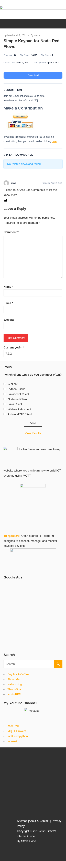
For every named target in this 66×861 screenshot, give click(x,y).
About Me (13, 679)
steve (37, 35)
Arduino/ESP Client (20, 414)
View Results (33, 433)
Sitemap (22, 821)
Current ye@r (14, 347)
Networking (14, 684)
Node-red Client (18, 399)
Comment (11, 232)
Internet (12, 741)
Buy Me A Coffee (18, 674)
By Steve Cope (26, 841)
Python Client (16, 389)
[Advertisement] (33, 616)
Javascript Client (18, 394)
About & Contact (39, 821)
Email (8, 303)
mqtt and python (17, 736)
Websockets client (19, 409)
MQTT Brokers (16, 731)
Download (33, 75)
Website (9, 319)
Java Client (15, 404)
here (54, 141)
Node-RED (14, 694)
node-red (13, 726)
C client (12, 384)
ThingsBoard (11, 535)
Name (8, 286)
